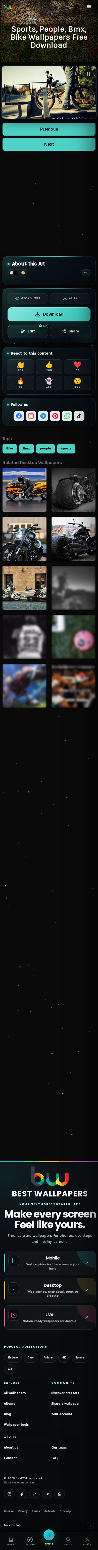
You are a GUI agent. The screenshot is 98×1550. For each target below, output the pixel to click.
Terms (36, 1511)
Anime (48, 1357)
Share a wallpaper (65, 1404)
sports (66, 448)
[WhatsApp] (67, 416)
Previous (49, 129)
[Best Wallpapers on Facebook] (22, 1494)
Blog (7, 1414)
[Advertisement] (49, 203)
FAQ (55, 1458)
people (45, 448)
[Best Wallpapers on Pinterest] (34, 1494)
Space (80, 1357)
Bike (9, 448)
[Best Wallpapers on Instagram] (9, 1494)
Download (53, 314)
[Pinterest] (55, 416)
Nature (13, 1357)
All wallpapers (15, 1393)
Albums (9, 1404)
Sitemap (65, 1511)
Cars (31, 1357)
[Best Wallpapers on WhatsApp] (59, 1494)
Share (73, 331)
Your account (61, 1414)
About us (11, 1448)
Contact (10, 1458)
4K (64, 1357)
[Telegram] (43, 416)
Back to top (47, 1525)
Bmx (26, 448)
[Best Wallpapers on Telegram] (47, 1494)
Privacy (23, 1511)
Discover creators (65, 1393)
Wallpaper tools (16, 1425)
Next (49, 144)
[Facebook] (19, 416)
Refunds (49, 1511)
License (9, 1511)
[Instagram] (31, 416)
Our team (59, 1448)
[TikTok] (79, 416)
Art (10, 1369)
